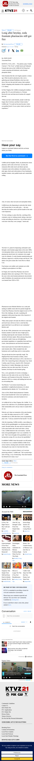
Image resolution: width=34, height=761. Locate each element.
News (15, 461)
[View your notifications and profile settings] (30, 622)
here (10, 605)
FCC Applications (7, 710)
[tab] (7, 622)
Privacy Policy (6, 714)
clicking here (15, 599)
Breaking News (6, 727)
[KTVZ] (12, 10)
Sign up (29, 611)
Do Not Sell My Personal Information (12, 718)
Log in (25, 611)
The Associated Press (8, 44)
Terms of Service (6, 716)
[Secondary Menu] (4, 10)
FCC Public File (6, 712)
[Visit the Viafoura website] (28, 656)
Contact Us (5, 705)
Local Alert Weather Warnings (10, 736)
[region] (17, 634)
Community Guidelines (8, 703)
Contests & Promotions (8, 729)
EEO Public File (6, 707)
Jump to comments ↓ (7, 467)
